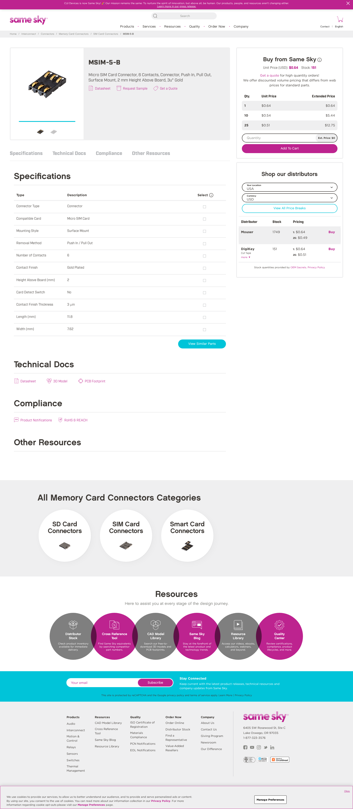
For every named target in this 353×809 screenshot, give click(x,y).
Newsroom (208, 742)
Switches (73, 760)
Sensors (72, 753)
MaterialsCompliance (138, 735)
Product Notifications (36, 420)
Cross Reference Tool (106, 731)
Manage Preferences (91, 804)
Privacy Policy (243, 695)
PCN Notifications (142, 743)
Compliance (109, 153)
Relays (71, 747)
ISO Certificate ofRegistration (142, 724)
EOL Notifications (142, 750)
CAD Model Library (108, 722)
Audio (71, 723)
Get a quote (269, 75)
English (339, 27)
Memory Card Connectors (73, 34)
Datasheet (103, 88)
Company (241, 26)
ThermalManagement (76, 768)
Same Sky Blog (105, 739)
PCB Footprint (95, 381)
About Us (207, 722)
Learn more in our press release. (176, 6)
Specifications (26, 153)
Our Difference (211, 749)
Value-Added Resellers (174, 748)
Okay (347, 791)
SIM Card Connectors (105, 34)
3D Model (60, 381)
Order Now (216, 26)
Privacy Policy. (316, 267)
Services (149, 26)
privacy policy (175, 695)
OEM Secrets (298, 267)
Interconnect (28, 34)
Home (13, 34)
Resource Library (107, 746)
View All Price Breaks (290, 208)
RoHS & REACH (75, 420)
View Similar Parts (202, 343)
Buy (331, 232)
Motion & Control (73, 738)
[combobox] (184, 15)
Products (127, 26)
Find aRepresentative (176, 737)
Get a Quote (169, 88)
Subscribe (155, 682)
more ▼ (246, 257)
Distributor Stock (177, 729)
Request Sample (135, 88)
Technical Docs (69, 153)
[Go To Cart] (339, 19)
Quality (194, 26)
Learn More (225, 695)
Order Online (174, 722)
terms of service (200, 695)
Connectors (47, 34)
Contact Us (209, 729)
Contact (325, 27)
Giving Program (212, 736)
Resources (172, 26)
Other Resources (151, 153)
